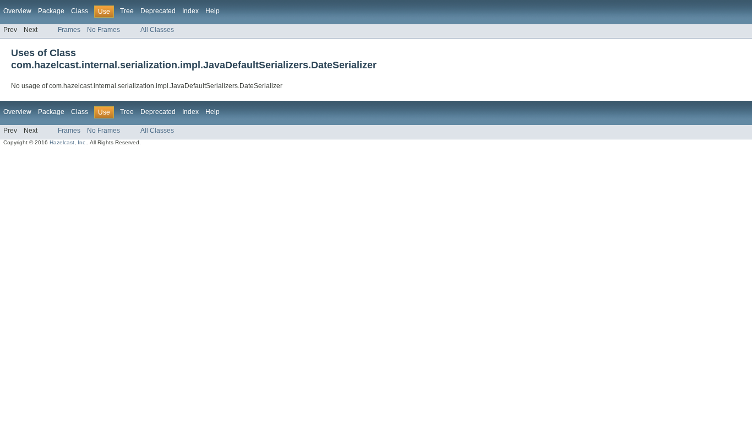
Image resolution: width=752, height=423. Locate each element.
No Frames (103, 30)
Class (79, 11)
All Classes (157, 30)
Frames (69, 30)
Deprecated (158, 11)
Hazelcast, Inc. (68, 142)
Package (51, 11)
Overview (17, 11)
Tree (127, 11)
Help (212, 11)
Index (190, 11)
